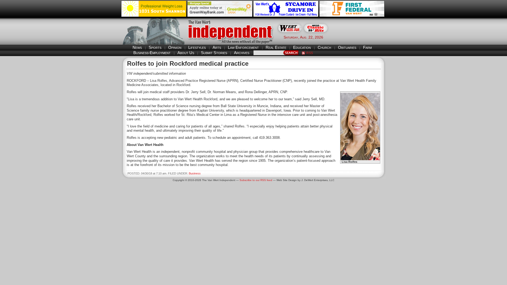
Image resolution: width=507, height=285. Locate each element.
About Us (185, 52)
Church (324, 47)
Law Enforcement (243, 47)
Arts (217, 47)
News (137, 47)
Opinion (174, 47)
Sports (155, 47)
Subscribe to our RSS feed (256, 180)
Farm (367, 47)
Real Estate (276, 47)
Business (195, 173)
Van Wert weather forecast (359, 37)
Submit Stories (214, 52)
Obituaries (347, 47)
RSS (309, 53)
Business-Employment (152, 52)
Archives (241, 52)
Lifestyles (197, 47)
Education (302, 47)
